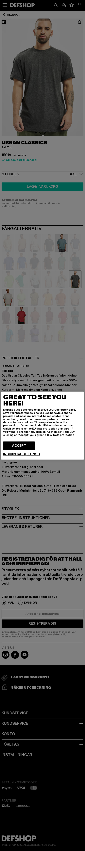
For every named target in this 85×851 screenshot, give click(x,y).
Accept (19, 445)
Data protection (63, 435)
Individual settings (21, 454)
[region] (42, 425)
